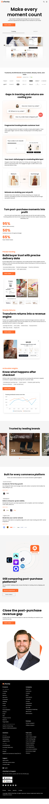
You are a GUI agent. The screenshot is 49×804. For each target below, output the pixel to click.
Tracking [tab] (13, 36)
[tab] (19, 463)
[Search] (44, 1)
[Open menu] (47, 2)
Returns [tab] (35, 36)
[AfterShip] (5, 2)
